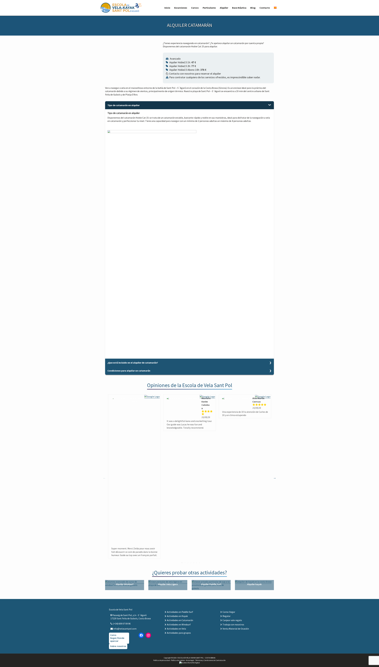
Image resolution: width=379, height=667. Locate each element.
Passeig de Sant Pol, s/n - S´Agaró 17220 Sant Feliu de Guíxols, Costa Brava (130, 617)
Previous (104, 477)
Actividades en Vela (176, 628)
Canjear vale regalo (232, 620)
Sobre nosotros (118, 646)
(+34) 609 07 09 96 (121, 623)
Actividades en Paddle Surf (180, 611)
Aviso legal (190, 660)
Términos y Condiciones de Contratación (210, 660)
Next (274, 477)
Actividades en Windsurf (179, 624)
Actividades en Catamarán (180, 620)
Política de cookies (178, 660)
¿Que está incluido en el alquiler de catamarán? (132, 362)
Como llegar (229, 611)
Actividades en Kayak (177, 616)
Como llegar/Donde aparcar (117, 638)
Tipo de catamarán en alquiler (123, 105)
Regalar (227, 616)
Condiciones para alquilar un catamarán (128, 370)
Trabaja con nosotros (233, 624)
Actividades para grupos (179, 632)
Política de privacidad (161, 660)
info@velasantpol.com (124, 628)
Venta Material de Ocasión (236, 628)
